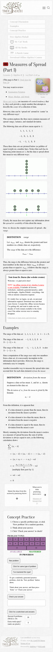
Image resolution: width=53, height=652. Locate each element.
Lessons (6, 75)
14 (43, 543)
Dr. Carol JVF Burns (37, 640)
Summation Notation (16, 92)
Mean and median (10, 101)
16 (36, 548)
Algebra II (17, 75)
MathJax (33, 646)
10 (21, 543)
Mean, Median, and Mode (18, 96)
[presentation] (41, 126)
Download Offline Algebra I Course (26, 57)
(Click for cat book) (43, 95)
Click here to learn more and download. (22, 318)
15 (17, 548)
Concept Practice (18, 30)
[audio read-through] (5, 64)
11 (26, 543)
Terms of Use (25, 643)
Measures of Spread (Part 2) (37, 500)
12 (32, 543)
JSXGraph (41, 646)
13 (37, 543)
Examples (14, 26)
